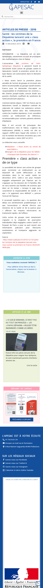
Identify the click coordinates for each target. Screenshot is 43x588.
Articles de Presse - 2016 (19, 29)
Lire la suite (32, 365)
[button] (21, 12)
